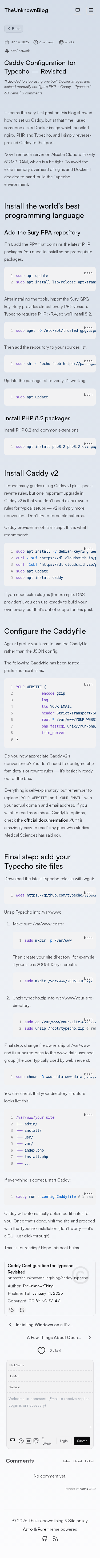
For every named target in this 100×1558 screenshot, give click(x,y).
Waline (83, 1488)
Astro (28, 1529)
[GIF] (28, 1441)
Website (14, 1387)
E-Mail (14, 1376)
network (24, 51)
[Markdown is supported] (13, 1441)
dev (14, 51)
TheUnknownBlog (26, 10)
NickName (16, 1365)
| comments (30, 93)
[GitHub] (45, 1539)
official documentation (48, 820)
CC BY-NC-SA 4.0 (45, 1300)
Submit (82, 1441)
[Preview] (36, 1441)
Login (64, 1441)
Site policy (78, 1520)
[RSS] (55, 1539)
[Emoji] (21, 1441)
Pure (42, 1529)
